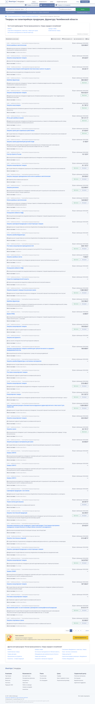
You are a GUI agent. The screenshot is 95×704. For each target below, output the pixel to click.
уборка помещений (44, 12)
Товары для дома (12, 654)
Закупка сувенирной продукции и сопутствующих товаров (25, 224)
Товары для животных (40, 656)
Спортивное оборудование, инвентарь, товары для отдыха (23, 30)
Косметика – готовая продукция (16, 658)
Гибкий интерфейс (27, 687)
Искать (82, 9)
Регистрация (85, 1)
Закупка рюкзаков (13, 187)
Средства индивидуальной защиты (18, 279)
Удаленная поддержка (80, 682)
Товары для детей (66, 654)
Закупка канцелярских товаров (17, 58)
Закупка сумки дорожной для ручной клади (20, 141)
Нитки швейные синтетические (16, 45)
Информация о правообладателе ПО (14, 699)
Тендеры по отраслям (47, 5)
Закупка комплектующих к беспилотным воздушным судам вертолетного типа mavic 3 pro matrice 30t (35, 406)
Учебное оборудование (68, 658)
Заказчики (25, 682)
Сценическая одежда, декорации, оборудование (74, 656)
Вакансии (7, 680)
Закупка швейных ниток (14, 257)
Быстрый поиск (27, 676)
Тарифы (59, 676)
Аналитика (25, 689)
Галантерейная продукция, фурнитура (30, 43)
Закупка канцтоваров (13, 105)
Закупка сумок (11, 429)
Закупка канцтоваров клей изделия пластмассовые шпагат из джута (28, 69)
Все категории (9, 12)
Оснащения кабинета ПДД (15, 268)
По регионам (43, 676)
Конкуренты (26, 680)
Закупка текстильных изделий (16, 538)
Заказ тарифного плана (63, 678)
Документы (8, 678)
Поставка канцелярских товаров (17, 372)
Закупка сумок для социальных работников (20, 130)
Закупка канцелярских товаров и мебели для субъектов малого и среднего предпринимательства (30, 349)
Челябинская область (15, 43)
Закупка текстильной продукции (17, 513)
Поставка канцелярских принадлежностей (20, 246)
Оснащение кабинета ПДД (15, 212)
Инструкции (77, 678)
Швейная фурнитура (13, 80)
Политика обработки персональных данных (16, 697)
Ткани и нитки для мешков (15, 502)
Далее (87, 630)
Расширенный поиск (83, 12)
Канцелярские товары (14, 394)
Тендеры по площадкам (62, 5)
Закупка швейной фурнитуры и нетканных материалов (24, 361)
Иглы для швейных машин (15, 118)
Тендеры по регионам (32, 5)
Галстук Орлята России (14, 154)
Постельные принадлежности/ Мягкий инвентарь (20, 32)
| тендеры (16, 2)
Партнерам (8, 676)
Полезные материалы (79, 676)
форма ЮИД (11, 314)
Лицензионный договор (63, 680)
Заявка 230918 (11, 453)
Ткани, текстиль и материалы (69, 651)
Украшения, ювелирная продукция (44, 658)
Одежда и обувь (52, 28)
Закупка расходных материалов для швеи (20, 442)
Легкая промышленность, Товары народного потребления (23, 16)
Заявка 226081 (11, 571)
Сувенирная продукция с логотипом (18, 490)
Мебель (10, 28)
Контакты (7, 682)
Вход (78, 1)
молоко (34, 12)
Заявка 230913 (11, 478)
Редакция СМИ (9, 685)
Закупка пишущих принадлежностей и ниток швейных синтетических (28, 176)
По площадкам (43, 680)
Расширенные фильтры (29, 678)
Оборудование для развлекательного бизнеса (46, 654)
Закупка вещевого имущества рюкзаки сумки (21, 290)
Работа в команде (27, 685)
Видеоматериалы (78, 680)
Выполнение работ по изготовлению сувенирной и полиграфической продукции (32, 607)
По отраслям (43, 678)
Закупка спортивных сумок (15, 620)
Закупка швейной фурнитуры (16, 235)
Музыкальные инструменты (15, 656)
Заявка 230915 (11, 465)
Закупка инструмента (13, 337)
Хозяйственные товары (54, 30)
